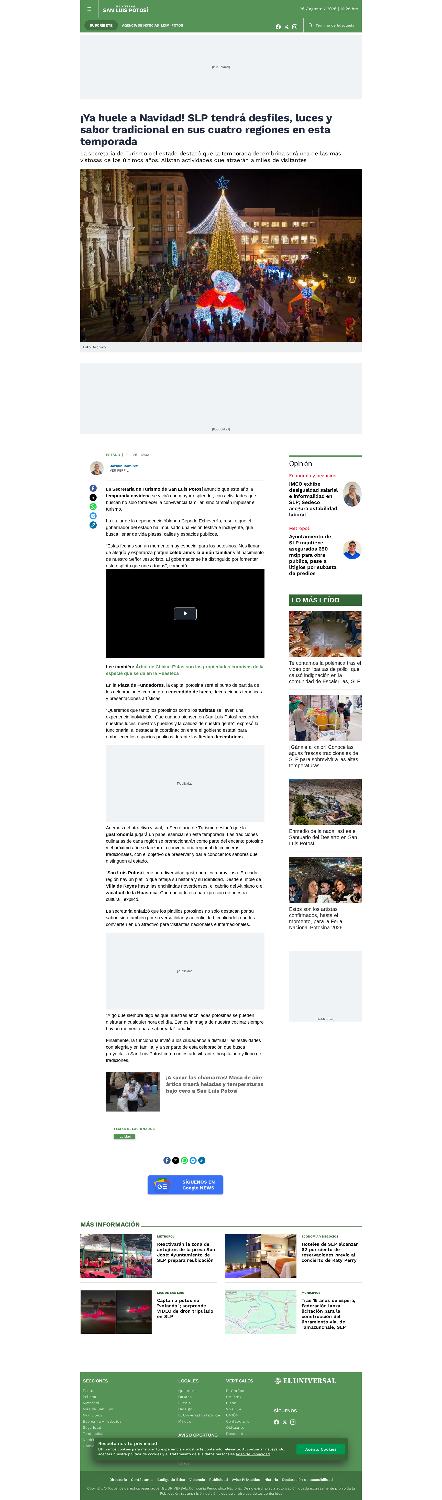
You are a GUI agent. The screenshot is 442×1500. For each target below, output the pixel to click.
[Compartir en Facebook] (93, 488)
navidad (124, 1136)
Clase (231, 1403)
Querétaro (187, 1391)
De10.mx (233, 1397)
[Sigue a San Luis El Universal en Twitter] (288, 26)
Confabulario (237, 1421)
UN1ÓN (232, 1415)
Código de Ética (171, 1480)
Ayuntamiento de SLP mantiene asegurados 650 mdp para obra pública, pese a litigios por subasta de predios (312, 554)
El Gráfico (235, 1391)
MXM (165, 25)
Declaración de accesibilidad (307, 1480)
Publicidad (218, 1480)
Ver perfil (119, 470)
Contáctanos (142, 1480)
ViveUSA (233, 1409)
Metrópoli (300, 528)
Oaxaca (185, 1397)
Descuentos (237, 1434)
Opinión (300, 463)
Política (89, 1397)
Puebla (184, 1403)
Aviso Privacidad (246, 1480)
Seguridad (92, 1427)
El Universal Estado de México (199, 1418)
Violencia (197, 1480)
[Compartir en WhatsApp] (93, 506)
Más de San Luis (98, 1409)
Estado (113, 455)
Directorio (118, 1480)
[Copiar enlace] (93, 525)
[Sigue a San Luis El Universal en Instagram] (296, 26)
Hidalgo (185, 1409)
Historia (271, 1480)
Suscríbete (101, 25)
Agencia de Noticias (140, 25)
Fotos (177, 25)
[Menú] (89, 9)
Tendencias (93, 1434)
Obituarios (235, 1427)
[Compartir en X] (93, 497)
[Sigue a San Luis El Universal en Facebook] (280, 26)
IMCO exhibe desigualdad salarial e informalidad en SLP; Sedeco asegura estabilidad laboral (313, 499)
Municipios (92, 1415)
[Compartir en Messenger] (93, 515)
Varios (183, 1463)
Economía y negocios (312, 475)
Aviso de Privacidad (253, 1454)
